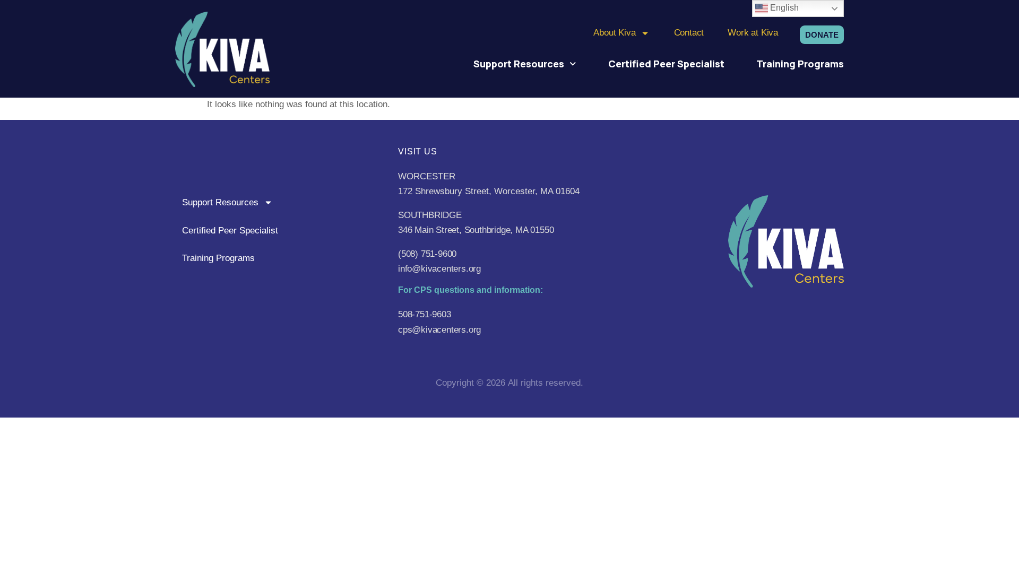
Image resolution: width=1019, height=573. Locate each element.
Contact (689, 33)
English (783, 7)
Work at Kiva (753, 33)
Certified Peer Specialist (666, 63)
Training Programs (800, 63)
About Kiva (614, 33)
